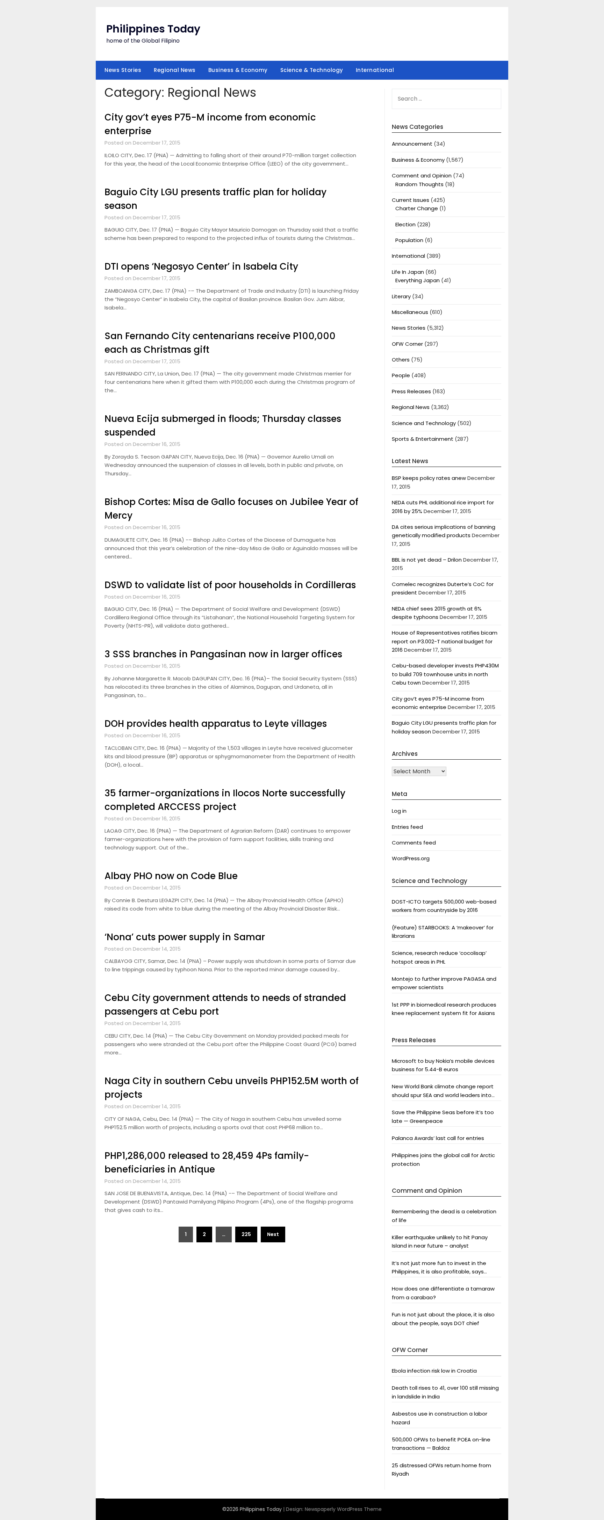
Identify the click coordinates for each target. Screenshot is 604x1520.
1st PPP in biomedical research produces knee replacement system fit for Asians (444, 1009)
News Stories (123, 70)
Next (273, 1234)
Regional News (175, 70)
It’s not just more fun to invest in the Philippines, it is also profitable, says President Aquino (439, 1267)
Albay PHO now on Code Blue (171, 876)
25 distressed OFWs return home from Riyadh (441, 1469)
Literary (401, 296)
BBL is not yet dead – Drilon (427, 559)
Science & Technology (311, 70)
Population (409, 240)
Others (401, 359)
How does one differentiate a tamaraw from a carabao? (443, 1293)
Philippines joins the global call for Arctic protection (443, 1159)
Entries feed (407, 827)
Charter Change (416, 208)
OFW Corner (407, 344)
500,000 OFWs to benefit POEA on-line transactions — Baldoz (441, 1444)
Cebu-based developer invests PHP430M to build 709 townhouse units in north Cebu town (445, 674)
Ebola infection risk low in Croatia (434, 1370)
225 (246, 1234)
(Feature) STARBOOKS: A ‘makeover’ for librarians (443, 932)
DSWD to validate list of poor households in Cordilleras (230, 585)
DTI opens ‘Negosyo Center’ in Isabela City (201, 266)
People (401, 375)
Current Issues (410, 200)
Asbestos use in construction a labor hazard (439, 1418)
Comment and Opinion (422, 175)
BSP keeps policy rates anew (429, 478)
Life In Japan (408, 272)
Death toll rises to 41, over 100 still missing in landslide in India (445, 1392)
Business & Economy (238, 70)
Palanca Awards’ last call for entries (438, 1138)
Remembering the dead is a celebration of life (444, 1215)
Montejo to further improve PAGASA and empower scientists (444, 983)
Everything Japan (417, 280)
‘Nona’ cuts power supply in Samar (185, 937)
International (375, 70)
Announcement (412, 143)
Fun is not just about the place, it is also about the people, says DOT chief (443, 1319)
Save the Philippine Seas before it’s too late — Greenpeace (443, 1116)
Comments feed (414, 842)
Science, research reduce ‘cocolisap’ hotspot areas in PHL (439, 957)
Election (405, 224)
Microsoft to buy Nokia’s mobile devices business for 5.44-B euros (443, 1065)
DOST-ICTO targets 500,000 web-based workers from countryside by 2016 (444, 906)
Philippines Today (153, 28)
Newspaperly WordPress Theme (343, 1509)
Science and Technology (424, 423)
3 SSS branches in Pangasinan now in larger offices (223, 654)
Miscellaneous (410, 312)
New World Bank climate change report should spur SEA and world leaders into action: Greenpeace (443, 1091)
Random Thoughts (419, 184)
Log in (399, 810)
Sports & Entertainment (422, 439)
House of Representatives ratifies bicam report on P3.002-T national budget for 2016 (444, 641)
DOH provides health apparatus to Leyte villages (216, 723)
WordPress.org (411, 858)
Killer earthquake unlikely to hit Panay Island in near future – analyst (440, 1241)
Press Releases (411, 391)
